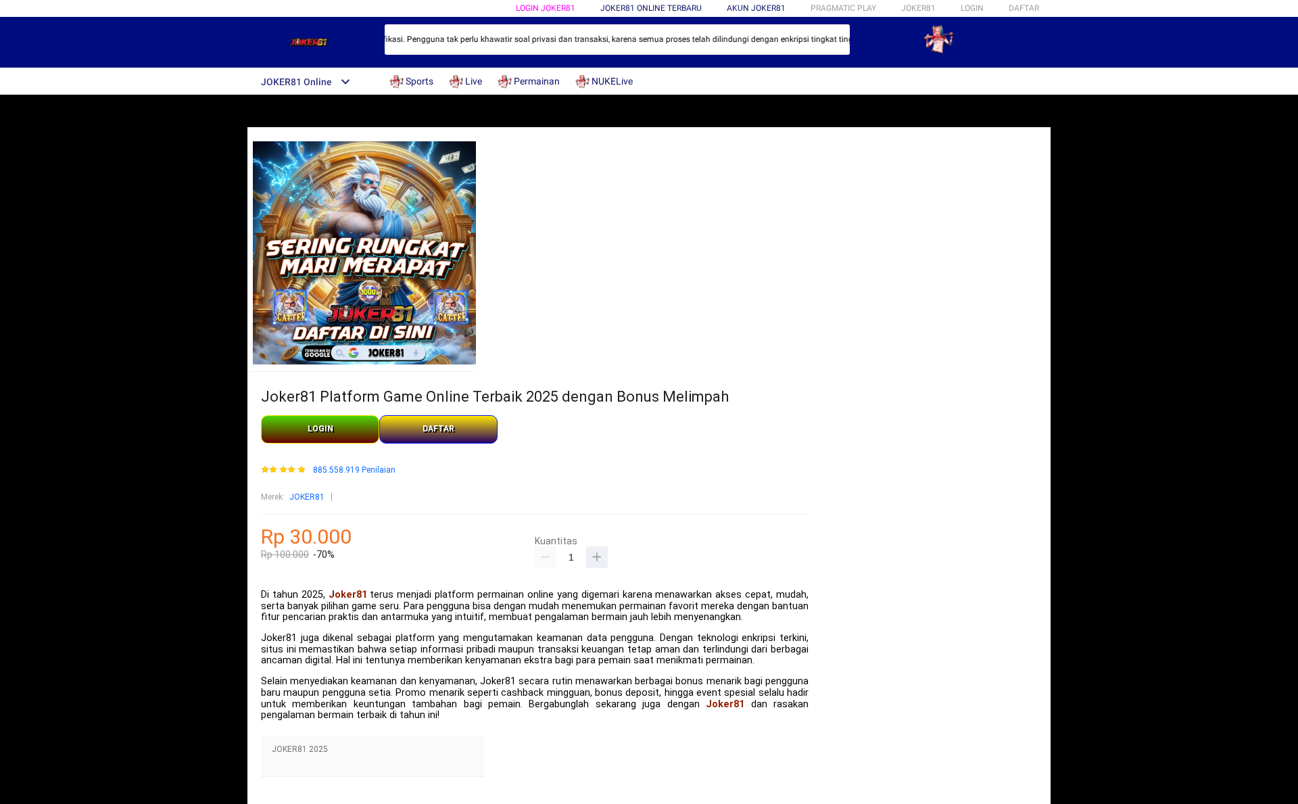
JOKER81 (306, 497)
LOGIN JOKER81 (545, 8)
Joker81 (348, 594)
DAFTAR (1024, 8)
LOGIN (972, 8)
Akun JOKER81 (756, 8)
